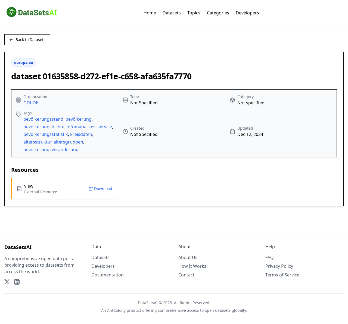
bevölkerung (79, 119)
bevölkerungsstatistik (45, 134)
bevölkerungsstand (43, 119)
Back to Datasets (30, 39)
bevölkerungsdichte (43, 127)
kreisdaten (81, 134)
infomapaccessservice (89, 127)
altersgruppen (68, 142)
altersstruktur (37, 142)
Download (103, 188)
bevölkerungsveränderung (51, 149)
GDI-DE (30, 103)
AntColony (116, 310)
